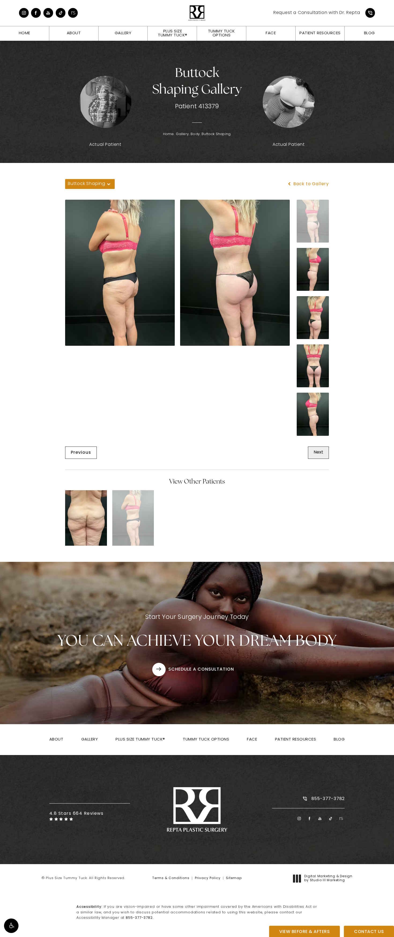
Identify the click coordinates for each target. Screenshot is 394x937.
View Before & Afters (304, 932)
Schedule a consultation (201, 669)
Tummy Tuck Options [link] (221, 33)
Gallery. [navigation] (182, 134)
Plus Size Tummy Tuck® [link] (172, 33)
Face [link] (271, 33)
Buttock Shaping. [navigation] (216, 134)
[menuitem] (24, 13)
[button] (11, 926)
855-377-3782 (139, 918)
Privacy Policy (208, 878)
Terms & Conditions (170, 878)
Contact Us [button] (369, 932)
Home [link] (24, 33)
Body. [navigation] (195, 134)
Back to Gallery (310, 184)
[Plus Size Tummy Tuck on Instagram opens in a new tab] (24, 13)
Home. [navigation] (168, 134)
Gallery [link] (123, 33)
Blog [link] (369, 33)
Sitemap (234, 878)
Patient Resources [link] (320, 33)
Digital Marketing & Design (328, 879)
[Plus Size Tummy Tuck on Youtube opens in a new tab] (48, 13)
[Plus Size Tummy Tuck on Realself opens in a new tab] (73, 13)
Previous (81, 453)
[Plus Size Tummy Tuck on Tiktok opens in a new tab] (60, 13)
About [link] (74, 33)
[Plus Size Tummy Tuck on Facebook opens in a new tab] (36, 13)
